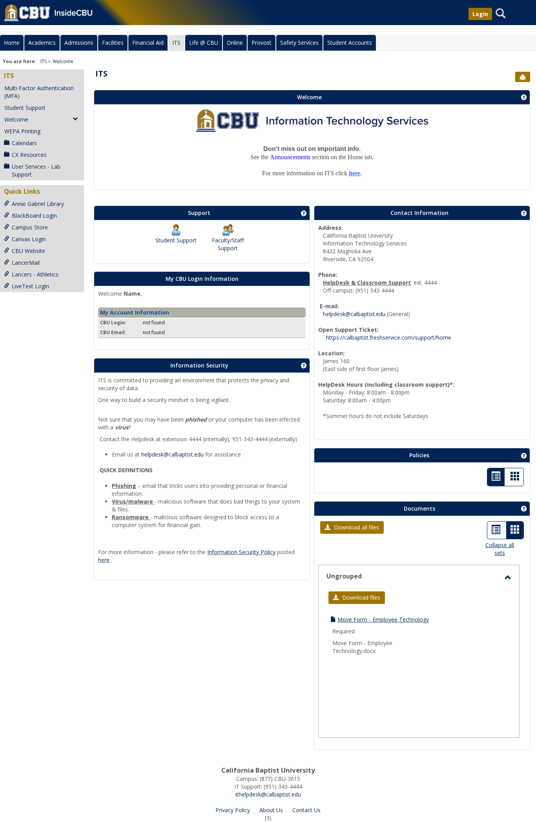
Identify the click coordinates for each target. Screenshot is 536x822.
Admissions (78, 42)
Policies (419, 455)
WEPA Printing (22, 131)
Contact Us (306, 810)
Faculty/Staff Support (228, 244)
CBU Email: (113, 332)
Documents (419, 508)
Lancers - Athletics (35, 274)
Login (480, 14)
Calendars (24, 143)
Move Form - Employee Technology (383, 619)
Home (12, 42)
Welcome (63, 61)
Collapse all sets (499, 548)
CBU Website (28, 251)
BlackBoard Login (34, 215)
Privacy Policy (232, 810)
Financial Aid (148, 42)
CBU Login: (113, 322)
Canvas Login (29, 239)
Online (235, 42)
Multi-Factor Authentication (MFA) (39, 92)
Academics (42, 42)
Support (199, 212)
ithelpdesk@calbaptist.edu (268, 794)
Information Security (199, 365)
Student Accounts (349, 42)
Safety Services (299, 42)
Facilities (113, 42)
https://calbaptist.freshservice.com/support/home (388, 337)
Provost (262, 42)
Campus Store (30, 227)
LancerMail (26, 262)
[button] (352, 527)
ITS (176, 42)
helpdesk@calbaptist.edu (172, 454)
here (103, 560)
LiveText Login (30, 286)
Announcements (290, 157)
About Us (271, 810)
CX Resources (29, 154)
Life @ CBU (203, 42)
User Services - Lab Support (36, 170)
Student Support (25, 107)
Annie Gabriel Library (38, 203)
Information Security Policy (241, 552)
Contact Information (419, 212)
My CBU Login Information (202, 278)
